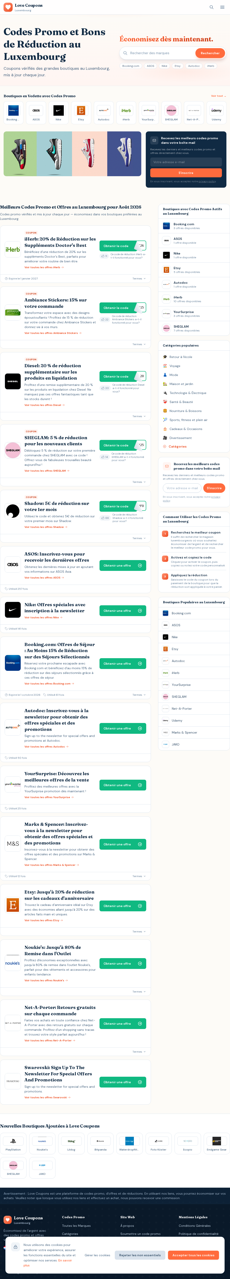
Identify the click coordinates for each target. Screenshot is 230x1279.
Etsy (178, 66)
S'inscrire (186, 173)
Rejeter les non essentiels (140, 1255)
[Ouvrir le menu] (222, 7)
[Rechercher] (212, 7)
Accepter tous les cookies (193, 1255)
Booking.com (130, 66)
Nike (164, 66)
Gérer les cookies (97, 1255)
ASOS (150, 66)
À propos (127, 1226)
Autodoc (194, 66)
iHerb (210, 66)
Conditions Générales (195, 1226)
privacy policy (207, 181)
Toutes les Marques (76, 1226)
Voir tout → (218, 96)
